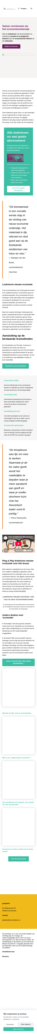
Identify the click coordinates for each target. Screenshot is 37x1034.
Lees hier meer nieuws (18, 859)
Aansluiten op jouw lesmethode (15, 366)
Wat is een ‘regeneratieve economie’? (16, 758)
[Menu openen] (19, 8)
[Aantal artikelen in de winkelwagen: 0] (31, 8)
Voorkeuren (10, 1024)
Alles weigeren (26, 1024)
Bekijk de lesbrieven (11, 46)
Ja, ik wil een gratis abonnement (18, 189)
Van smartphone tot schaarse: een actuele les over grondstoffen (18, 803)
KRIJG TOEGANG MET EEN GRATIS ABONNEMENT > (18, 662)
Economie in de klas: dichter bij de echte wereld (17, 850)
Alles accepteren (18, 1029)
